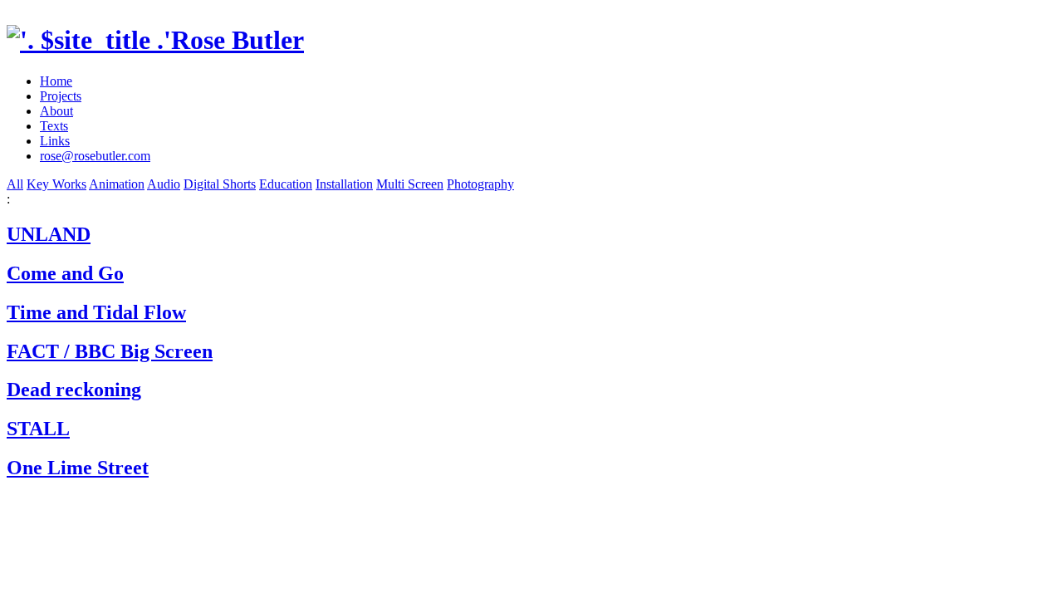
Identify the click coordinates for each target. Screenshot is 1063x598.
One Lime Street (78, 467)
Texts (54, 126)
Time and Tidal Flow (96, 312)
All (15, 184)
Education (285, 184)
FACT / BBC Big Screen (110, 351)
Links (55, 141)
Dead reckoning (74, 389)
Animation (117, 184)
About (56, 111)
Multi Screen (409, 184)
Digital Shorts (220, 184)
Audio (163, 184)
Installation (344, 184)
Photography (480, 184)
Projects (60, 96)
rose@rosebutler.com (95, 156)
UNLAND (49, 234)
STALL (38, 428)
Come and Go (65, 273)
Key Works (56, 184)
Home (56, 81)
